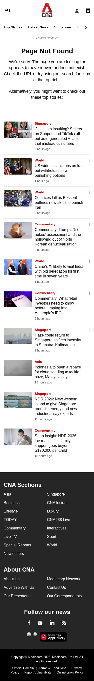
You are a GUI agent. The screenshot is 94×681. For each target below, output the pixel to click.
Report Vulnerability (38, 672)
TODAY (10, 520)
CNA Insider (57, 503)
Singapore (62, 27)
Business (12, 503)
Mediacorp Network (63, 579)
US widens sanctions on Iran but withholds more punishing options (59, 170)
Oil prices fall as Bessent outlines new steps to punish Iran (59, 202)
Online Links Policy (70, 672)
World (39, 160)
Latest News (38, 27)
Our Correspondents (64, 596)
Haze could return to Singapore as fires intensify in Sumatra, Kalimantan (58, 340)
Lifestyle (11, 511)
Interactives (57, 528)
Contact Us (56, 587)
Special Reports (17, 545)
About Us (12, 579)
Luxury (53, 511)
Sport (51, 537)
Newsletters (14, 553)
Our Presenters (16, 596)
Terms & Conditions (52, 668)
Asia (38, 362)
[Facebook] (29, 623)
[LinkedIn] (52, 623)
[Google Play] (29, 635)
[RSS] (64, 623)
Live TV (10, 537)
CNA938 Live (58, 520)
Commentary (45, 224)
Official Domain (23, 668)
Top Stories (13, 27)
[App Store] (35, 635)
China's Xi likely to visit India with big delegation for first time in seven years (59, 271)
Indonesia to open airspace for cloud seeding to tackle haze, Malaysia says (58, 372)
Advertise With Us (19, 587)
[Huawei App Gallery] (53, 637)
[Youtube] (40, 623)
